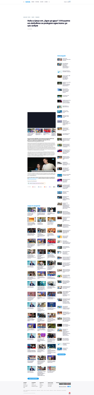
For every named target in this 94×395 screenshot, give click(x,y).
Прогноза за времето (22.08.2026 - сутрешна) (67, 71)
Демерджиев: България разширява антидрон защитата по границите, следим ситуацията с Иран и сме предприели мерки (66, 301)
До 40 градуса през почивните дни (66, 96)
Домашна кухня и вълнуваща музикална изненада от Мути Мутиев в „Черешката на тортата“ (31, 256)
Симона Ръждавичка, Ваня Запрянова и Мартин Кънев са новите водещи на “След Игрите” (41, 268)
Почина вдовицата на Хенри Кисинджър (66, 134)
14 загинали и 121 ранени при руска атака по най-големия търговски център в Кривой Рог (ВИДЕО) (66, 264)
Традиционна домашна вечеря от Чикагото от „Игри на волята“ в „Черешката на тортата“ (41, 362)
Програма (37, 1)
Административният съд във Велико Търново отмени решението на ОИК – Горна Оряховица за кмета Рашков (66, 319)
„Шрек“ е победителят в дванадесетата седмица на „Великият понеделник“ (51, 330)
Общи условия (47, 390)
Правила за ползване (59, 390)
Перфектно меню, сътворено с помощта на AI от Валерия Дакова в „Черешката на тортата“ (51, 320)
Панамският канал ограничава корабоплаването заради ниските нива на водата (66, 198)
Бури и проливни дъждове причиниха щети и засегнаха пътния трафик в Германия (66, 90)
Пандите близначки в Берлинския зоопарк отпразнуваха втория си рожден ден (66, 145)
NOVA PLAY (29, 179)
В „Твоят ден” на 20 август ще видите (30, 287)
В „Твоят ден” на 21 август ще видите (30, 266)
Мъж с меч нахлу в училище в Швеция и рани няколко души (66, 339)
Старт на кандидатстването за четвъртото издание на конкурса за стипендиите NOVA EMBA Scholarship (51, 351)
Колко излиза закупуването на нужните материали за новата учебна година (66, 242)
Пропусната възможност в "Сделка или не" (41, 298)
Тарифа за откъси (38, 390)
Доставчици (42, 390)
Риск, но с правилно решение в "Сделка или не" (31, 330)
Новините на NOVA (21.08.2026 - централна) (66, 192)
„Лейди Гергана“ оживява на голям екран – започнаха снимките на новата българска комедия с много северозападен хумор (41, 373)
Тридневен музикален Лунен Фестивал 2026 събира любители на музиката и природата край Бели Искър (41, 288)
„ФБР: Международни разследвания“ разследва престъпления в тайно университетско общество (41, 256)
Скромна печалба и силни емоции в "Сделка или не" (41, 277)
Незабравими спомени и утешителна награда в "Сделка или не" (51, 361)
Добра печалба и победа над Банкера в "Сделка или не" (41, 245)
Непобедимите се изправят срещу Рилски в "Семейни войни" (51, 298)
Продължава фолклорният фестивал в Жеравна (67, 59)
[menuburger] (23, 1)
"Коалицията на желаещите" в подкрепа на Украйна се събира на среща (66, 307)
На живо (46, 1)
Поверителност (51, 390)
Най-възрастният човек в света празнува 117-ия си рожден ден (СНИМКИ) (66, 313)
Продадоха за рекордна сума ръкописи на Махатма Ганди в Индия (66, 163)
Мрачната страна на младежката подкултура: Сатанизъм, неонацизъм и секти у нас (66, 219)
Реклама (24, 390)
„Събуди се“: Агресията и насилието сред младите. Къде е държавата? (31, 214)
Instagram (33, 178)
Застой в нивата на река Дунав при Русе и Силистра (66, 247)
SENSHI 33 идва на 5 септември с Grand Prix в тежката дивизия (51, 308)
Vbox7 (32, 179)
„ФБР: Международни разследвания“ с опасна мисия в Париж (51, 287)
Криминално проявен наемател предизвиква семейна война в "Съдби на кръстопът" (31, 223)
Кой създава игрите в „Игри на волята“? (50, 372)
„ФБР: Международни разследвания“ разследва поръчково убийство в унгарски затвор (41, 320)
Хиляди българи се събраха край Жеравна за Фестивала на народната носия (66, 225)
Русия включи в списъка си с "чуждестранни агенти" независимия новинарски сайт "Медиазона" (66, 152)
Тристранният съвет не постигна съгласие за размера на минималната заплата (66, 276)
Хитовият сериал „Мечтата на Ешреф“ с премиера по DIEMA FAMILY (31, 319)
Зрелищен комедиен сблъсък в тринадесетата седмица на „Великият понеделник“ (41, 309)
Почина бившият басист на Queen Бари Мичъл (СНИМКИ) (66, 325)
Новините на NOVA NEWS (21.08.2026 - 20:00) (67, 175)
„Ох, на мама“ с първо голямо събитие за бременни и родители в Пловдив (41, 340)
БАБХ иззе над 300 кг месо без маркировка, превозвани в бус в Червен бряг (66, 282)
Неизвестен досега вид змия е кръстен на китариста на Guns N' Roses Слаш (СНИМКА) (66, 101)
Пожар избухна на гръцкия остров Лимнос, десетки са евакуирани (66, 129)
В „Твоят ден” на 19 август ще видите (30, 308)
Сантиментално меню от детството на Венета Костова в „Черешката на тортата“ (31, 299)
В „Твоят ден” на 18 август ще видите (30, 339)
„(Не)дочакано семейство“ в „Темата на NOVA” (51, 213)
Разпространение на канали (33, 390)
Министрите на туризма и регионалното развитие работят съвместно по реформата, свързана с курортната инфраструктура (66, 332)
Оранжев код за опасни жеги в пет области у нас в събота (66, 287)
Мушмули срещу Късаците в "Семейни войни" (50, 245)
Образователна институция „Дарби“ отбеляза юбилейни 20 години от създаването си (51, 256)
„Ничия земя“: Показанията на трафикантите (40, 223)
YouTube (34, 179)
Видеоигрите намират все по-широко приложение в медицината (66, 180)
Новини (32, 1)
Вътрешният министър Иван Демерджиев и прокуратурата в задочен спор (66, 231)
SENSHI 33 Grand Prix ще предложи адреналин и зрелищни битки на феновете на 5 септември (31, 246)
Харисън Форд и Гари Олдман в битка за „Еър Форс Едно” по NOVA (31, 234)
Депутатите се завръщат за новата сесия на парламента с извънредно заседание (66, 212)
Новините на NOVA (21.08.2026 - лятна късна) (66, 116)
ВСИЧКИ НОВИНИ (61, 354)
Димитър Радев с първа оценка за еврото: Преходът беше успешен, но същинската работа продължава (66, 293)
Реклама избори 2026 (28, 390)
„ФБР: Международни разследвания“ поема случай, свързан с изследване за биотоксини (51, 268)
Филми (40, 387)
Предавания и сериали (35, 386)
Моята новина (25, 386)
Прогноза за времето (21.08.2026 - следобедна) (66, 344)
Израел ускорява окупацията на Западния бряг (65, 237)
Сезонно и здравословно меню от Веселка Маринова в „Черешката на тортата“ (31, 278)
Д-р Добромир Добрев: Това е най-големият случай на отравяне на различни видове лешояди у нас (66, 187)
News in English (50, 386)
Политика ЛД (55, 390)
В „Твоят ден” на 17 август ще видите (30, 372)
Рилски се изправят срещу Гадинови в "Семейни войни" (30, 361)
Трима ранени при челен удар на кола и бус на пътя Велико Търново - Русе (66, 139)
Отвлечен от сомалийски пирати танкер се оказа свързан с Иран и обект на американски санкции (66, 122)
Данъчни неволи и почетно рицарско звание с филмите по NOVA (50, 234)
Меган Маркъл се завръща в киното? (66, 106)
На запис (41, 1)
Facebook (30, 178)
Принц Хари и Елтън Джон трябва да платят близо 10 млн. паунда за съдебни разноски (66, 170)
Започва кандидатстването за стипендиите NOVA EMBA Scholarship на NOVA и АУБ (31, 350)
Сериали (41, 386)
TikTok (37, 178)
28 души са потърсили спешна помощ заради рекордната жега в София (66, 270)
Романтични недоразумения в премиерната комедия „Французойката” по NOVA (41, 235)
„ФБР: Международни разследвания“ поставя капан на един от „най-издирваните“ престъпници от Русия (51, 340)
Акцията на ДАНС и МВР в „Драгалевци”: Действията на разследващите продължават (66, 77)
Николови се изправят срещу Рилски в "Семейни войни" (41, 330)
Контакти (45, 390)
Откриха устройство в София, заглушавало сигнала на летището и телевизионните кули (66, 258)
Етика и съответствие (63, 390)
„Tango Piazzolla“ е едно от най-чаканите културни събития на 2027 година (41, 350)
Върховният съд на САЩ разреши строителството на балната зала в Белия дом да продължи (66, 84)
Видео (24, 387)
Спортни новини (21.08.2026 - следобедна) (65, 349)
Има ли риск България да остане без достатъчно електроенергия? (66, 252)
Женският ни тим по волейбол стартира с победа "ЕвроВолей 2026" (66, 157)
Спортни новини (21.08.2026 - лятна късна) (66, 111)
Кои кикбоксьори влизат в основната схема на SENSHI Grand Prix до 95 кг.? (41, 214)
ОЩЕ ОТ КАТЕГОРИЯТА (33, 378)
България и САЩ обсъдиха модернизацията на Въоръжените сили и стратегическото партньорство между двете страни (66, 206)
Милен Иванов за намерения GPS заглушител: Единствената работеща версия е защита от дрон (66, 65)
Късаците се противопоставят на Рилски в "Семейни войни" (51, 277)
